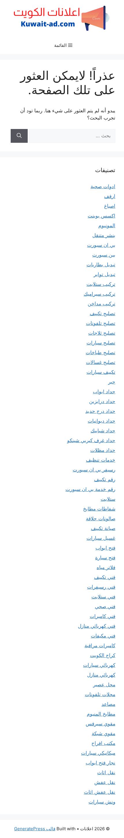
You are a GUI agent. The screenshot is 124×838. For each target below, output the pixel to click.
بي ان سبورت (101, 245)
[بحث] (19, 136)
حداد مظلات (102, 450)
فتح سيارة (105, 557)
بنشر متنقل (103, 235)
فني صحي (105, 606)
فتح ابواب (105, 548)
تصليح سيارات (101, 343)
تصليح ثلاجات (101, 333)
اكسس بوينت (101, 216)
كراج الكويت (102, 655)
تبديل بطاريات (101, 264)
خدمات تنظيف (100, 460)
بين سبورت (103, 255)
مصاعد (108, 704)
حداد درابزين (102, 401)
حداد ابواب (104, 391)
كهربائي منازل (101, 675)
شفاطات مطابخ (99, 509)
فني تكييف (104, 577)
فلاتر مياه (106, 567)
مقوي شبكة (103, 733)
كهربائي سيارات (99, 665)
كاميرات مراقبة (99, 645)
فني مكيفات (103, 636)
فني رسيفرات (101, 587)
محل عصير (104, 684)
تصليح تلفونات (100, 323)
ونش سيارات (102, 802)
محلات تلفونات (100, 694)
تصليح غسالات (100, 362)
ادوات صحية (103, 186)
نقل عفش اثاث (99, 792)
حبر (111, 382)
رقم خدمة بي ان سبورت (90, 489)
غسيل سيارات (101, 538)
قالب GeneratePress (34, 828)
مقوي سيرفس (100, 724)
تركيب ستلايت (101, 284)
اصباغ (109, 206)
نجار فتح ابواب (100, 763)
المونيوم (106, 225)
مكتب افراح (103, 743)
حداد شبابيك (103, 431)
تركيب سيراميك (99, 294)
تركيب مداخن (101, 304)
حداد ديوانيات (101, 421)
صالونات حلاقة (100, 518)
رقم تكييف (104, 479)
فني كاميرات (102, 616)
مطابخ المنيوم (101, 714)
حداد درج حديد (100, 411)
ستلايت (108, 499)
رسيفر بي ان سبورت (94, 470)
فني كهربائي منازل (96, 626)
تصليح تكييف (102, 313)
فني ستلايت (103, 597)
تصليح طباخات (100, 352)
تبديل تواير (104, 274)
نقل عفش (104, 782)
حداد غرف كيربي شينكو (91, 440)
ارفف (109, 196)
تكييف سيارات (101, 372)
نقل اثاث (106, 772)
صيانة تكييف (103, 528)
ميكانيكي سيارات (98, 753)
